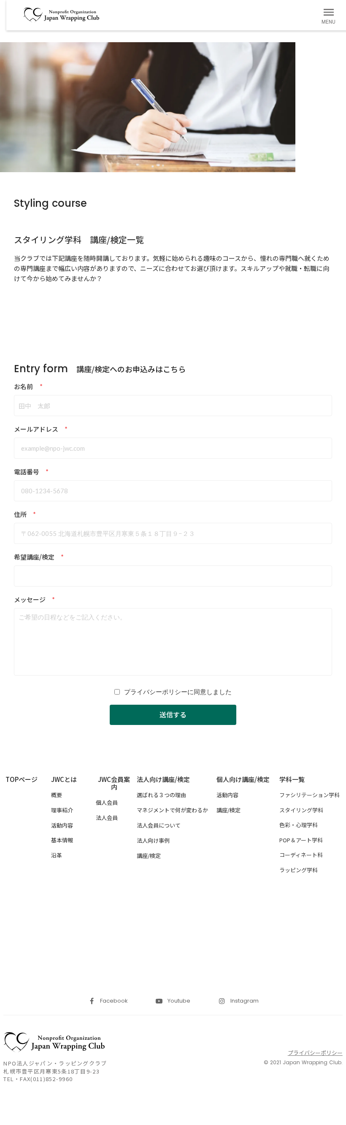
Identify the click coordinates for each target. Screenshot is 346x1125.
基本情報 (62, 840)
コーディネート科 (301, 855)
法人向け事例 (153, 840)
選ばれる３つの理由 (161, 795)
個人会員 (107, 802)
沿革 (56, 855)
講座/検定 (149, 856)
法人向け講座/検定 (163, 779)
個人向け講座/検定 (243, 779)
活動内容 (62, 825)
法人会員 (107, 818)
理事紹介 (62, 810)
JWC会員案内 (114, 783)
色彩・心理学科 (298, 825)
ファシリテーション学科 (309, 795)
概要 (56, 795)
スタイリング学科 (301, 810)
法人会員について (159, 825)
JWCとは (64, 779)
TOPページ (21, 779)
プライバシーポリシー (315, 1052)
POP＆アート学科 (301, 840)
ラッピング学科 (298, 870)
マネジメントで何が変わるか (172, 810)
